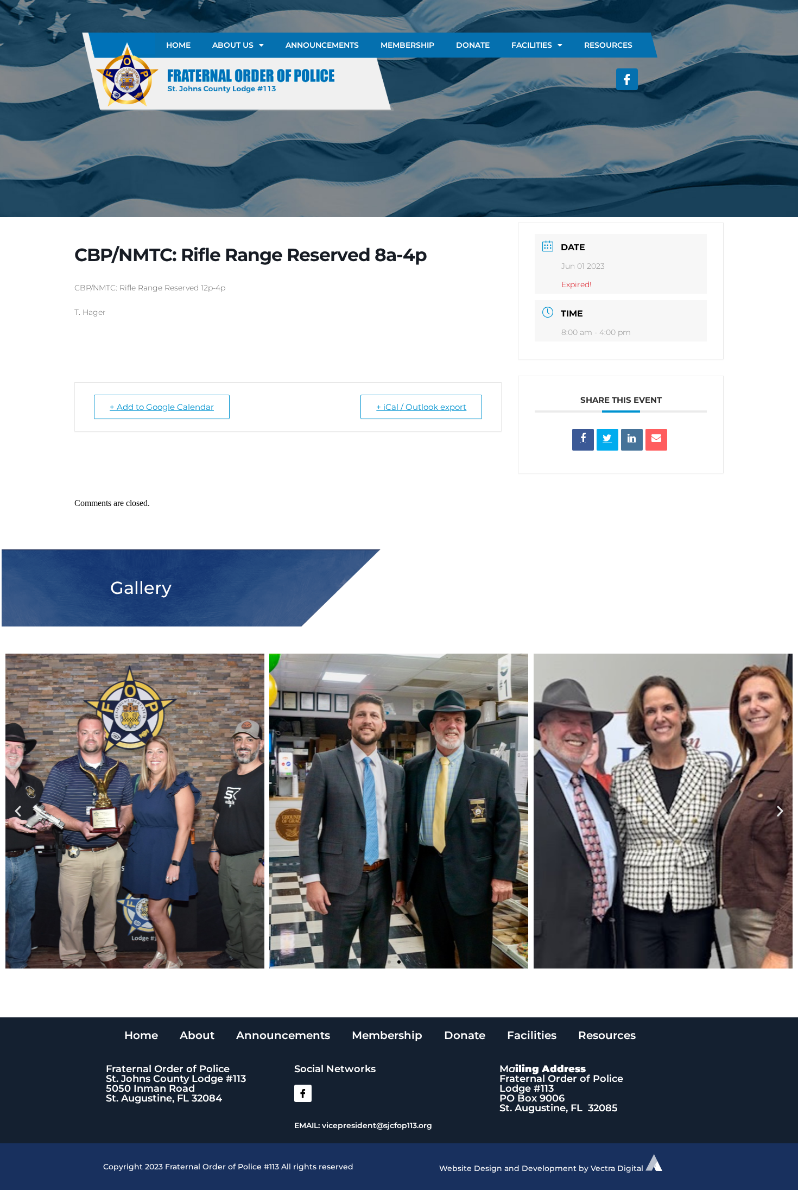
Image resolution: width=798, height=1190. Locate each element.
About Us (233, 45)
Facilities (531, 45)
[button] (18, 811)
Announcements (322, 45)
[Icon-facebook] (627, 79)
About (197, 1035)
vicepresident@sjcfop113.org (377, 1125)
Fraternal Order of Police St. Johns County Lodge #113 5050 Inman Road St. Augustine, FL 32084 (176, 1083)
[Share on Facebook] (583, 440)
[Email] (656, 440)
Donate (473, 45)
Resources (608, 45)
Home (178, 45)
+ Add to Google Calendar (162, 407)
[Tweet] (607, 440)
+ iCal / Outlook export (421, 407)
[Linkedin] (632, 440)
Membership (407, 45)
